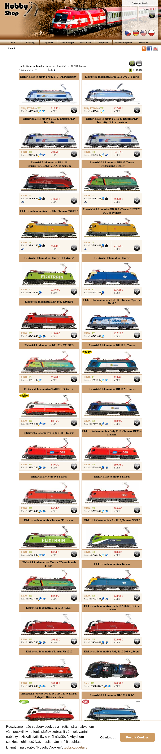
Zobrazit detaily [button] (75, 747)
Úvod (12, 42)
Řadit (51, 70)
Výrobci (49, 42)
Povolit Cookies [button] (137, 737)
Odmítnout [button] (108, 737)
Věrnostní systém (123, 42)
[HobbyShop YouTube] (155, 50)
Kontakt (12, 48)
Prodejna (143, 42)
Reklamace (85, 42)
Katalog (30, 42)
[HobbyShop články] (144, 50)
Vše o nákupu (67, 42)
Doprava (103, 42)
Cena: (146, 9)
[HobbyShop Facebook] (149, 50)
